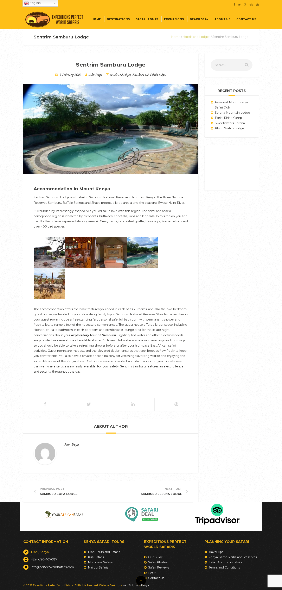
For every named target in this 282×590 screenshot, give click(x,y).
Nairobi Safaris (98, 567)
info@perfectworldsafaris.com (52, 567)
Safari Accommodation (225, 562)
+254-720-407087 (44, 559)
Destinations (118, 19)
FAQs (152, 573)
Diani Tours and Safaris (104, 552)
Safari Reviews (158, 567)
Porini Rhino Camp (228, 118)
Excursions (174, 19)
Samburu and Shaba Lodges (149, 75)
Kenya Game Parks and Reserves (233, 557)
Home (96, 19)
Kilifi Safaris (96, 557)
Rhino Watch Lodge (229, 128)
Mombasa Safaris (100, 562)
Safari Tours (147, 19)
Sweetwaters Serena (230, 123)
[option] (64, 514)
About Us (222, 19)
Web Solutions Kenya (136, 585)
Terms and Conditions (224, 567)
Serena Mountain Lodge (232, 112)
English (35, 3)
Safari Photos (157, 562)
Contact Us (246, 19)
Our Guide (155, 557)
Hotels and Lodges (196, 37)
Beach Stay (199, 19)
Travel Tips (216, 552)
